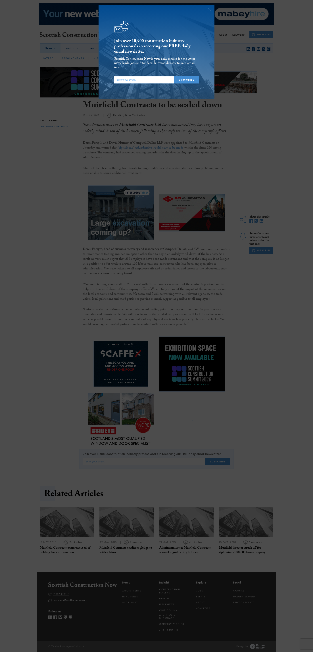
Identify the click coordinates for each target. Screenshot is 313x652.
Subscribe (187, 79)
